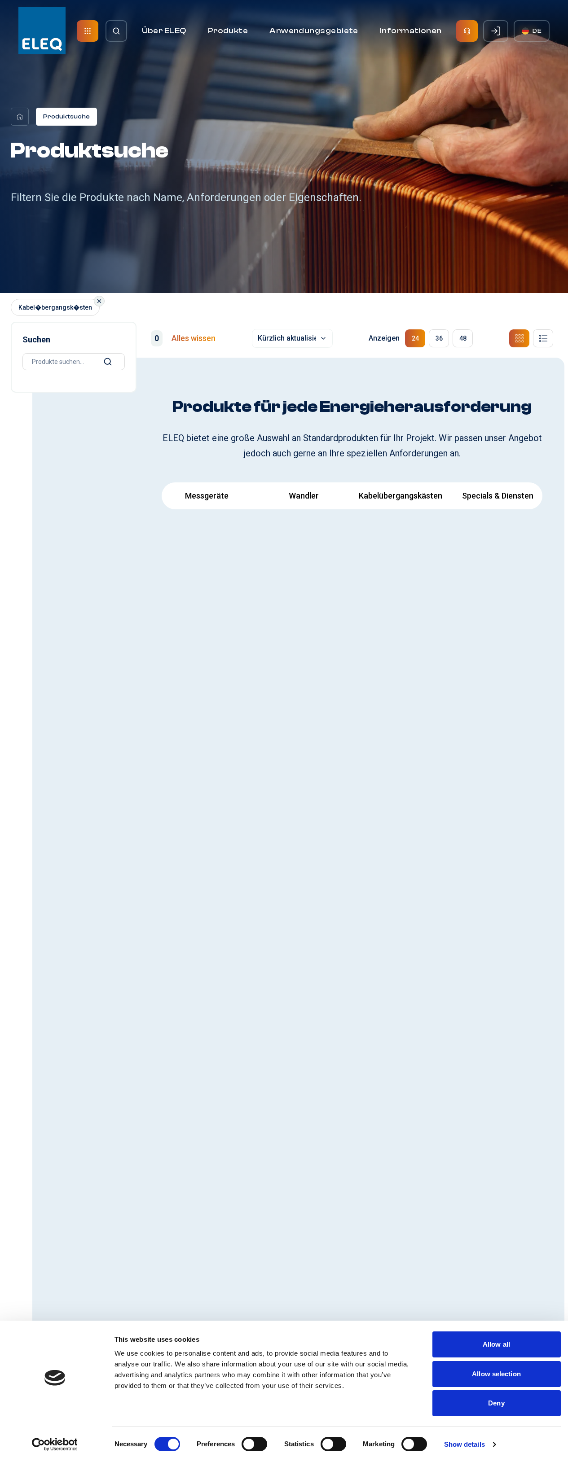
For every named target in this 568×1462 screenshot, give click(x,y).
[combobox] (292, 338)
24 (415, 338)
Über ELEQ (164, 30)
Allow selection (496, 1374)
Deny (496, 1403)
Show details (464, 1444)
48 (463, 338)
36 (439, 338)
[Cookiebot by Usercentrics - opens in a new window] (54, 1444)
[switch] (254, 1444)
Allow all (496, 1344)
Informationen (411, 30)
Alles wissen (194, 338)
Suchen (36, 339)
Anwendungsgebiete (313, 30)
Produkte (228, 30)
